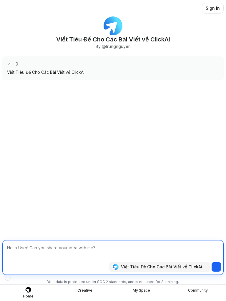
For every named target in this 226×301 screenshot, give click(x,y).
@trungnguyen (116, 46)
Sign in (213, 8)
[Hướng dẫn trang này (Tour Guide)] (7, 277)
